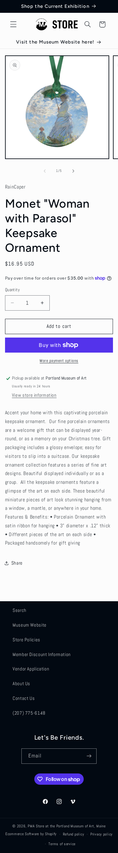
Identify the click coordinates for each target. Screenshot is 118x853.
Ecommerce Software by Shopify (31, 834)
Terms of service (62, 844)
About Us (21, 683)
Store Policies (26, 640)
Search (19, 610)
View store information (34, 395)
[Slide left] (45, 171)
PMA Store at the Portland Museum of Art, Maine (67, 826)
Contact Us (24, 698)
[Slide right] (73, 171)
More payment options (59, 360)
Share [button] (17, 563)
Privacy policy (101, 834)
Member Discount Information (42, 654)
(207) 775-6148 (29, 713)
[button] (13, 24)
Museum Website (30, 625)
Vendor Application (31, 669)
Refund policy (73, 834)
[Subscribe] (89, 756)
